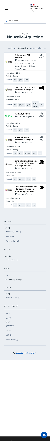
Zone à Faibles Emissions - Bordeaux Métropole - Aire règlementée (26, 163)
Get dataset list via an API (26, 353)
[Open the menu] (15, 8)
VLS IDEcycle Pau (22, 114)
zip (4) (8, 330)
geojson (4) (10, 326)
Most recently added (38, 48)
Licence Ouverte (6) (13, 297)
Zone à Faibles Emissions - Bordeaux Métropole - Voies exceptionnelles (26, 189)
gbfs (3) (9, 335)
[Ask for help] (44, 435)
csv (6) (8, 318)
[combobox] (25, 21)
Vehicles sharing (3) (13, 241)
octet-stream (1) (12, 340)
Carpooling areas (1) (13, 232)
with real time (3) (12, 260)
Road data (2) (11, 236)
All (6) (8, 276)
